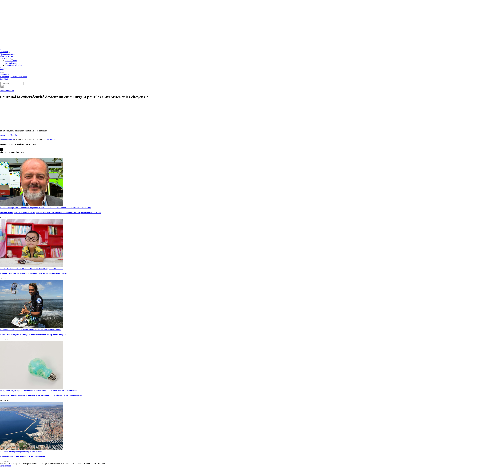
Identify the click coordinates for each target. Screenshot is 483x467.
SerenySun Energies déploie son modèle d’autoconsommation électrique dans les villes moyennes (38, 390)
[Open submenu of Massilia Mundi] (9, 52)
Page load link (5, 466)
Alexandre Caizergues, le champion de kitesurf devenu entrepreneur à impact (30, 329)
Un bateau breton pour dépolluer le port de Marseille (21, 451)
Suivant (11, 91)
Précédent (4, 91)
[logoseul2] (67, 17)
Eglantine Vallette (7, 139)
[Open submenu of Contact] (3, 72)
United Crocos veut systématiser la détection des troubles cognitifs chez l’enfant (31, 268)
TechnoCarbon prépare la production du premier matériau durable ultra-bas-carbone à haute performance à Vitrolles (45, 207)
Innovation (51, 139)
